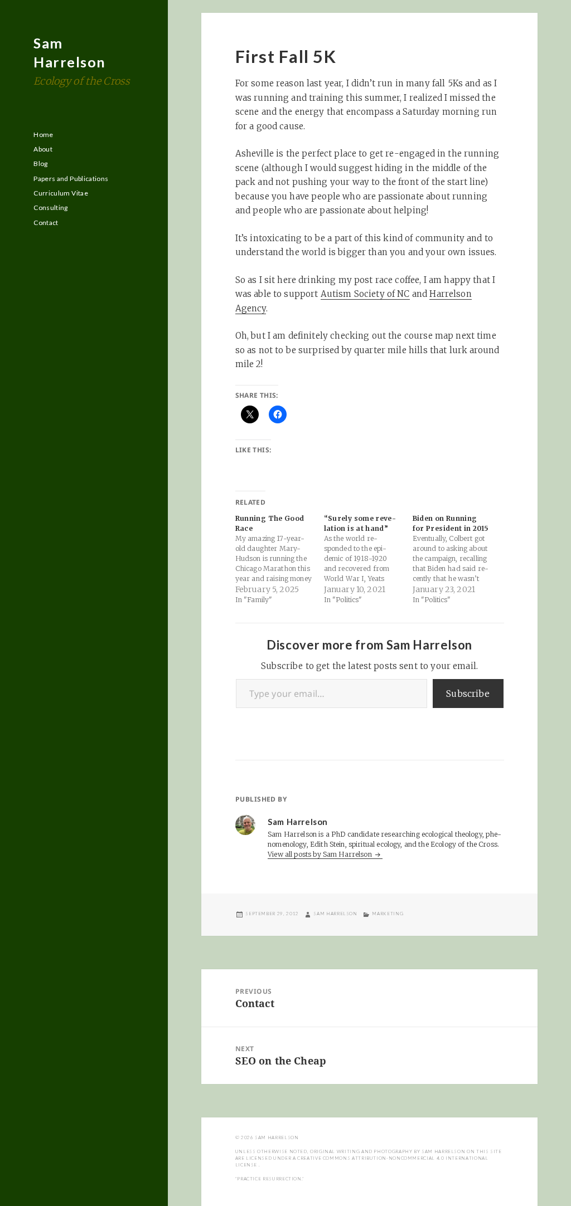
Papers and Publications (70, 178)
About (42, 149)
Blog (40, 163)
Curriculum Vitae (60, 193)
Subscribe (468, 693)
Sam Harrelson (335, 913)
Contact (46, 222)
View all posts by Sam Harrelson (321, 854)
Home (43, 134)
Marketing (387, 913)
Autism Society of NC (365, 294)
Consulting (50, 207)
